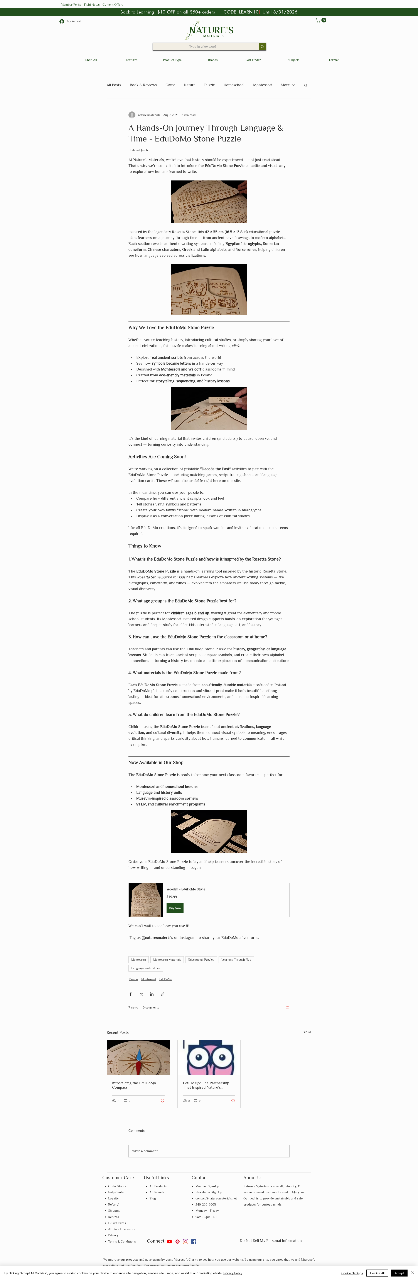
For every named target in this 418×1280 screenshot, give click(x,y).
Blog (153, 1198)
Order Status (117, 1186)
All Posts (114, 85)
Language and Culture (145, 968)
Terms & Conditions (122, 1241)
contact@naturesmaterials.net (216, 1198)
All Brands (157, 1192)
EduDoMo (165, 979)
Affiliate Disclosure (121, 1229)
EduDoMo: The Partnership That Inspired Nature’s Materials (206, 1085)
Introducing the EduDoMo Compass (134, 1085)
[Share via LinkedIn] (152, 994)
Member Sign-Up (207, 1186)
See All (307, 1032)
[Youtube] (169, 1241)
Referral (113, 1204)
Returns (113, 1217)
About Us (253, 1177)
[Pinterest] (177, 1241)
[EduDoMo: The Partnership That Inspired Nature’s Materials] (209, 1057)
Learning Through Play (236, 959)
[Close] (412, 1273)
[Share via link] (162, 994)
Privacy (113, 1235)
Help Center (116, 1192)
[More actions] (287, 115)
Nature (190, 85)
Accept (399, 1273)
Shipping (114, 1210)
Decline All (377, 1273)
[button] (321, 20)
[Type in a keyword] (262, 46)
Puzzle (209, 85)
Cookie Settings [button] (352, 1273)
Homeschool (234, 85)
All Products (158, 1186)
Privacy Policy (232, 1273)
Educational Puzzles (201, 959)
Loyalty (113, 1198)
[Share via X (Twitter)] (141, 994)
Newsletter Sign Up (209, 1192)
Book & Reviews (143, 85)
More (285, 85)
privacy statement (163, 1265)
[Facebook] (193, 1241)
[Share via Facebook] (130, 994)
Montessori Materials (167, 959)
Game (170, 85)
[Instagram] (185, 1241)
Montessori (262, 85)
